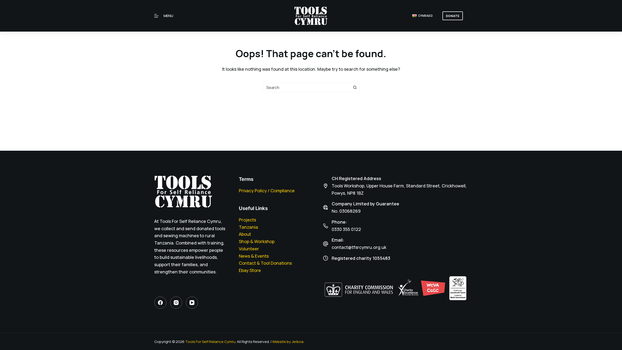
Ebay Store (250, 270)
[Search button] (354, 87)
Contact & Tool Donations (265, 263)
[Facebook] (160, 303)
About (245, 234)
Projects (247, 220)
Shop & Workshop (257, 241)
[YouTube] (192, 303)
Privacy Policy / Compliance (267, 190)
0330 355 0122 (346, 229)
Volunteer (249, 249)
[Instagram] (176, 303)
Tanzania (248, 227)
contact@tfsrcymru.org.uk (359, 247)
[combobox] (306, 87)
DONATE (452, 16)
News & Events (254, 256)
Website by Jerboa (287, 341)
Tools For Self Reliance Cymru (210, 341)
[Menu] (156, 16)
